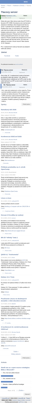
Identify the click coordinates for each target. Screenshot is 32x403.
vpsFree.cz (21, 402)
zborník (3, 343)
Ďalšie (15, 351)
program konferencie (19, 341)
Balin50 (14, 303)
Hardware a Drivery (18, 5)
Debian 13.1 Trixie (7, 277)
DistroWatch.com (10, 270)
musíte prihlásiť (19, 64)
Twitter (17, 56)
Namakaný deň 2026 (8, 109)
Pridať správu (26, 104)
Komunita (7, 132)
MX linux (7, 248)
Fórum (9, 5)
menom (14, 218)
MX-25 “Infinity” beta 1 (9, 237)
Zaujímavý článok (9, 211)
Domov (3, 5)
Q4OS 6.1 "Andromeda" (10, 254)
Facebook (7, 56)
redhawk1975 (15, 201)
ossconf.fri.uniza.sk (10, 345)
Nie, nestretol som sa (9, 378)
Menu (26, 2)
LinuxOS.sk (6, 2)
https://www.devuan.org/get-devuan (15, 230)
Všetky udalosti (15, 354)
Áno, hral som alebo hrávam (11, 372)
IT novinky (8, 323)
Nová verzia (8, 233)
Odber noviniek (26, 400)
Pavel (13, 257)
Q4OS (24, 260)
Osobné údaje (16, 400)
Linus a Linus (6, 198)
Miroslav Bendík (13, 112)
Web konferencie (10, 160)
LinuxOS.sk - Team (24, 398)
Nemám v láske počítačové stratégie (13, 384)
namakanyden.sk (10, 129)
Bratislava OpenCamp (11, 191)
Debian (7, 292)
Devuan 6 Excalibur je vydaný (12, 215)
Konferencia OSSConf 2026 (11, 136)
